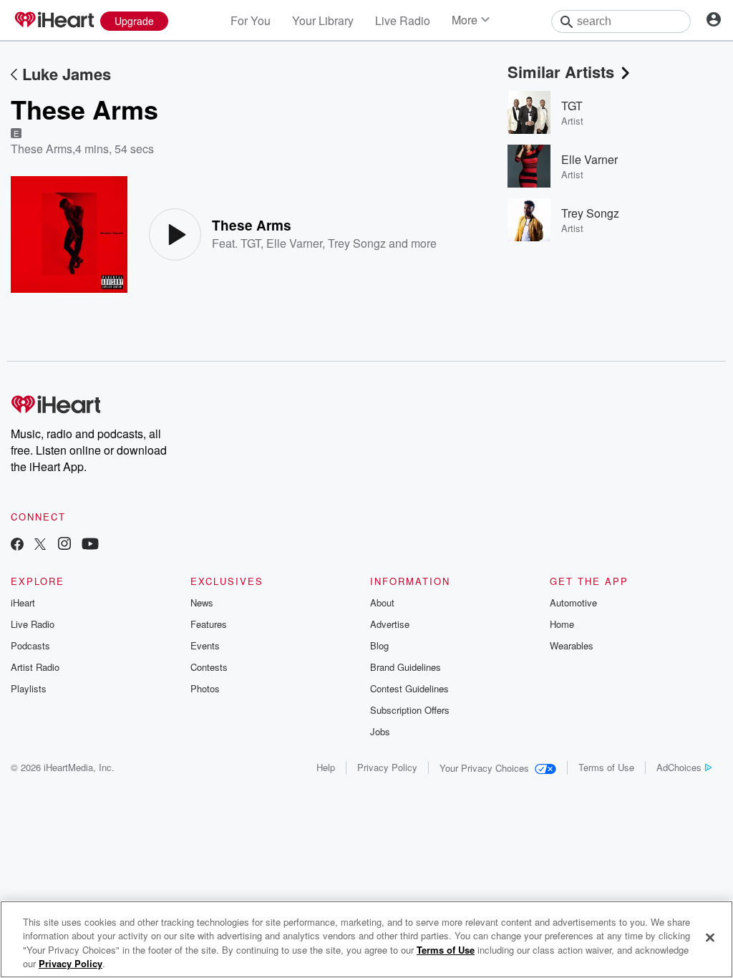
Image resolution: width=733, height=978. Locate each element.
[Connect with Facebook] (17, 545)
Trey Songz (357, 243)
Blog (379, 645)
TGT (251, 243)
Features (208, 624)
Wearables (571, 645)
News (201, 602)
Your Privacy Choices (484, 768)
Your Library (323, 20)
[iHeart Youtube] (90, 545)
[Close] (710, 937)
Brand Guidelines (405, 667)
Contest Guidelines (409, 688)
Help (325, 767)
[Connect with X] (40, 545)
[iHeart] (54, 20)
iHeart (23, 602)
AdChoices (679, 767)
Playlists (29, 688)
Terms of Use (606, 767)
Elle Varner (294, 243)
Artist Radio (35, 667)
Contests (209, 667)
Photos (205, 688)
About (382, 602)
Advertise (389, 624)
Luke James (66, 73)
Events (205, 645)
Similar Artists (561, 71)
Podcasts (30, 645)
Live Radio (402, 20)
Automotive (573, 602)
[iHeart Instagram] (64, 545)
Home (562, 624)
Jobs (380, 731)
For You (250, 20)
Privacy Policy (387, 767)
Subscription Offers (410, 710)
